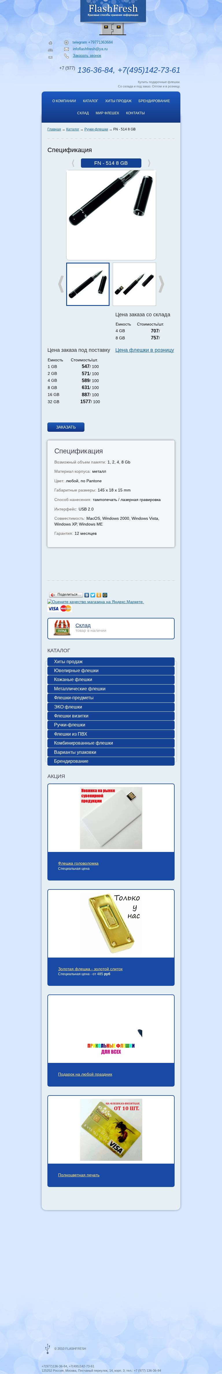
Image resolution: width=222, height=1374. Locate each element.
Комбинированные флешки (83, 743)
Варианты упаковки (75, 752)
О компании (64, 101)
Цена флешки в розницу (144, 350)
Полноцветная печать (78, 1175)
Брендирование (154, 101)
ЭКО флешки (68, 706)
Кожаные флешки (73, 679)
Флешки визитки (71, 715)
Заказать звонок (87, 55)
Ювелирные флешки (76, 670)
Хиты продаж (118, 101)
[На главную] (50, 42)
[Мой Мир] (105, 595)
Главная (54, 129)
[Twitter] (93, 595)
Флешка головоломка (78, 863)
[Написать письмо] (50, 57)
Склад (83, 113)
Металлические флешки (80, 688)
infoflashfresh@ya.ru (90, 49)
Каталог (90, 101)
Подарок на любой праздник (85, 1074)
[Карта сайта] (50, 50)
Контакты (135, 113)
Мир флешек (107, 113)
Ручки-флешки (96, 129)
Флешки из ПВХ (70, 734)
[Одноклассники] (99, 595)
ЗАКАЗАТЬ (66, 427)
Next (161, 284)
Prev (61, 284)
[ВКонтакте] (87, 595)
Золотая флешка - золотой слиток (90, 969)
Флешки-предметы (74, 697)
